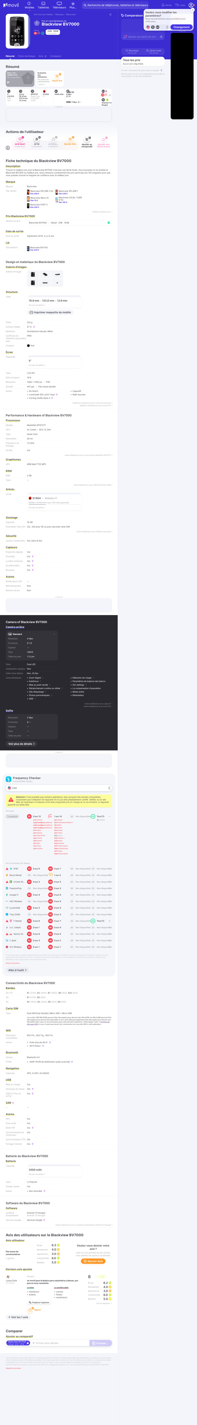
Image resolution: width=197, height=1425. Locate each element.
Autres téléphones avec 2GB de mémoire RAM (92, 485)
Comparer (55, 56)
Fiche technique (26, 56)
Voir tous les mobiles (43, 14)
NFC (8, 1119)
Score (8, 494)
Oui (28, 526)
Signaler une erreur (13, 1368)
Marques (59, 14)
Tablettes (43, 7)
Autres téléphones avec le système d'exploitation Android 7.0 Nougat (83, 1225)
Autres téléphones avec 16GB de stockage (94, 531)
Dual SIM (31, 1013)
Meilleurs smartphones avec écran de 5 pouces (92, 403)
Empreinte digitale (14, 552)
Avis (42, 56)
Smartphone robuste (36, 331)
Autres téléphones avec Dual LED (97, 706)
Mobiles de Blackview (102, 212)
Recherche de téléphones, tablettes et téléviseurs (118, 5)
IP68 (29, 335)
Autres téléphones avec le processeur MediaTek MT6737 (88, 455)
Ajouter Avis (95, 1261)
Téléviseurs (59, 7)
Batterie (11, 1161)
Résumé (10, 56)
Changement (181, 27)
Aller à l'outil (16, 970)
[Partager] (110, 14)
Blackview (71, 14)
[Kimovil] (11, 5)
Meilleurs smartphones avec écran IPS (95, 405)
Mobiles (29, 7)
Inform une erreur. (13, 963)
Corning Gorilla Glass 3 (39, 398)
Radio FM (10, 1127)
